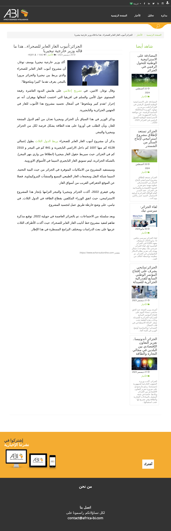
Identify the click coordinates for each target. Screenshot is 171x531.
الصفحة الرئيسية (153, 34)
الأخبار (140, 34)
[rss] (158, 3)
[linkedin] (149, 3)
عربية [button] (136, 3)
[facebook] (144, 3)
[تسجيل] (167, 2)
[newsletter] (162, 3)
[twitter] (153, 3)
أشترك (148, 464)
